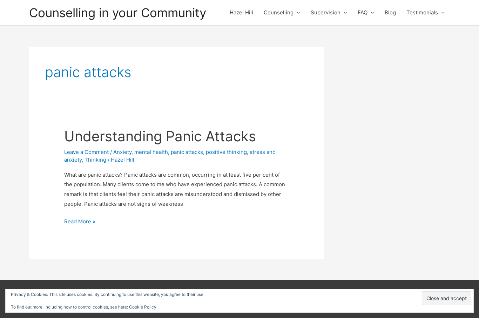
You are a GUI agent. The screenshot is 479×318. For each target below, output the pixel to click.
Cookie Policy (142, 307)
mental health (151, 152)
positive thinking (226, 152)
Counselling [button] (279, 12)
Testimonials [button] (422, 12)
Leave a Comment (86, 152)
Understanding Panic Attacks (160, 136)
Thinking (95, 159)
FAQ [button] (362, 12)
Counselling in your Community (117, 12)
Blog (390, 12)
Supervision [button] (325, 12)
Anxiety (122, 152)
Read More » (79, 222)
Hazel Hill (241, 12)
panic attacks (187, 152)
